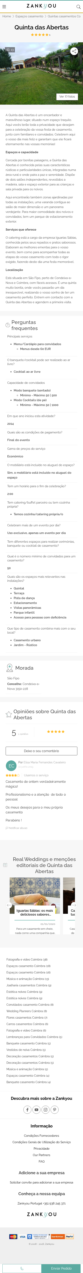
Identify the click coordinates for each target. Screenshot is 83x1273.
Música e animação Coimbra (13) (27, 979)
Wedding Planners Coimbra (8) (26, 1011)
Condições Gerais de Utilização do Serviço (41, 1142)
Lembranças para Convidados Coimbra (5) (34, 1037)
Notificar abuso (17, 828)
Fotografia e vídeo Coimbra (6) (26, 1030)
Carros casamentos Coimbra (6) (27, 1024)
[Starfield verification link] (39, 1236)
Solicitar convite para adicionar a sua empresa (41, 1182)
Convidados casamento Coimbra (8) (30, 1004)
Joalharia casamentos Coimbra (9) (28, 985)
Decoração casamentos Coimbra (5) (30, 1056)
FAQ (42, 1161)
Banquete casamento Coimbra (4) (28, 1082)
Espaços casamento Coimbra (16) (28, 972)
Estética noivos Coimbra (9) (24, 991)
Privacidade (42, 1148)
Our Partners (41, 1155)
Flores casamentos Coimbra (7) (26, 1017)
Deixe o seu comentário (41, 751)
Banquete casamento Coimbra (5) (28, 1043)
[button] (9, 905)
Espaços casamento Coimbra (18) (28, 966)
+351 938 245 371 (54, 1203)
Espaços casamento (29, 16)
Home (6, 16)
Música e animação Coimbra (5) (27, 1069)
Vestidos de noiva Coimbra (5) (26, 1049)
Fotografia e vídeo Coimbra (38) (27, 959)
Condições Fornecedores (41, 1136)
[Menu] (4, 6)
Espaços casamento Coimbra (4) (27, 1075)
